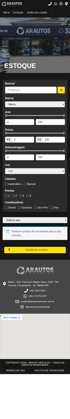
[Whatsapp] (55, 4)
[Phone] (50, 4)
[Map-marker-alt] (66, 4)
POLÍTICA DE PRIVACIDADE (49, 370)
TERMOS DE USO (15, 370)
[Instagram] (61, 4)
